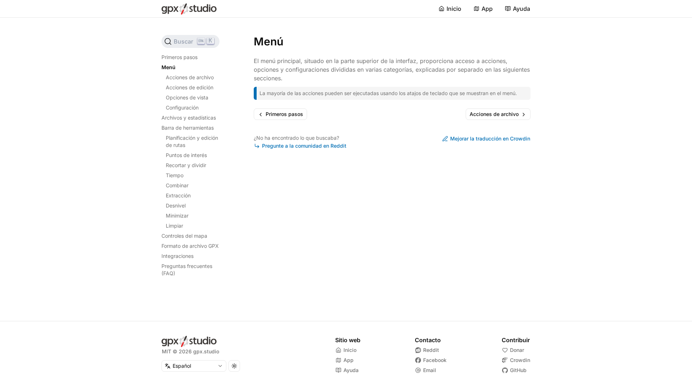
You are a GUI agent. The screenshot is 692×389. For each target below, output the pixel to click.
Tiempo (174, 175)
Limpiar (174, 226)
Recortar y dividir (186, 165)
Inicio (454, 8)
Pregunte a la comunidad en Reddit (304, 146)
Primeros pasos (179, 57)
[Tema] (234, 366)
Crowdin (520, 360)
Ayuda (521, 8)
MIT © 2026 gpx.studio (190, 351)
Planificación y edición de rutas (192, 141)
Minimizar (177, 216)
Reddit (431, 350)
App (487, 8)
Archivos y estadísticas (188, 118)
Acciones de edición (189, 87)
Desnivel (176, 205)
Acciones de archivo (190, 77)
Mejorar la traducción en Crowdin (490, 138)
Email (429, 370)
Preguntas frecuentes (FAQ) (186, 269)
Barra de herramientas (187, 128)
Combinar (177, 185)
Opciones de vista (187, 97)
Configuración (182, 107)
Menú (168, 67)
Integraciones (177, 256)
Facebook (435, 360)
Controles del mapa (184, 236)
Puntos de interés (186, 155)
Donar (517, 350)
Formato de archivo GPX (190, 246)
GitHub (518, 370)
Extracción (178, 195)
